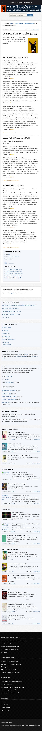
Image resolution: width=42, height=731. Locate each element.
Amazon (12, 78)
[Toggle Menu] (2, 2)
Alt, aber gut (6, 342)
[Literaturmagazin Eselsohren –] (21, 11)
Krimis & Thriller (6, 393)
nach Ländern (10, 382)
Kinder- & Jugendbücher (9, 399)
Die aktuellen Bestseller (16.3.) (14, 273)
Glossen (26, 354)
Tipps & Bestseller (19, 23)
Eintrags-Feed (4, 704)
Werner (13, 439)
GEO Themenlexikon (18, 512)
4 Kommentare (36, 559)
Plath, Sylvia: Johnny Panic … (16, 432)
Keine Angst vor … (8, 344)
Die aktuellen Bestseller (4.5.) (14, 278)
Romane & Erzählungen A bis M (9, 661)
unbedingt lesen (6, 327)
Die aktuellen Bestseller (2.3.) (14, 269)
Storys (19, 354)
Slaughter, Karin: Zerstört (19, 472)
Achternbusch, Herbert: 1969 (9, 690)
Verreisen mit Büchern (20, 356)
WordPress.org (5, 710)
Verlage (7, 379)
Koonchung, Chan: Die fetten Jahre (10, 672)
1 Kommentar (36, 611)
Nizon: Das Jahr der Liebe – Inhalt (10, 693)
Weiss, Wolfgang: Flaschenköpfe (17, 484)
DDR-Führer (5, 317)
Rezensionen (4, 722)
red (13, 29)
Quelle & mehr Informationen (11, 133)
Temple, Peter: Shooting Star (20, 495)
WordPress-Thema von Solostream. (31, 725)
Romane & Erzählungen (9, 390)
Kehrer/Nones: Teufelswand (16, 616)
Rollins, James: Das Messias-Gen (11, 314)
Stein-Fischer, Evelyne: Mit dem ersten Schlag (21, 575)
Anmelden (3, 702)
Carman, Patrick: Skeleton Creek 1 (17, 564)
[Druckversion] (5, 263)
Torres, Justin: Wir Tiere (14, 444)
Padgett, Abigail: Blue (6, 684)
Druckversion (10, 263)
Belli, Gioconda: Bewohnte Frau (9, 670)
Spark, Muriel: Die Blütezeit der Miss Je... (12, 681)
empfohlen (5, 330)
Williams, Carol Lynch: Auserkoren (17, 552)
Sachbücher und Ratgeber (9, 396)
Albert (13, 491)
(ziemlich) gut (6, 333)
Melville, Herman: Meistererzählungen (19, 455)
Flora (13, 571)
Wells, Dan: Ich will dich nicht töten (18, 592)
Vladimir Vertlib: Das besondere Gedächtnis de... (14, 641)
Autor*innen (9, 376)
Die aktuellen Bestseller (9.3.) (14, 276)
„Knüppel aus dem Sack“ (9, 339)
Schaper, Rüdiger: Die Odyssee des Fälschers (20, 604)
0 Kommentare (35, 29)
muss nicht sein (6, 336)
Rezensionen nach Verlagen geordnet (11, 664)
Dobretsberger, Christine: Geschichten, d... (12, 687)
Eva (12, 479)
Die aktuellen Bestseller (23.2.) (20, 33)
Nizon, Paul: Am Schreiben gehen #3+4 (18, 535)
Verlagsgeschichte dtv (7, 667)
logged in (12, 293)
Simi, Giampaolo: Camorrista (10, 308)
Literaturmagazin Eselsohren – (21, 2)
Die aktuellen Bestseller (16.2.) (14, 271)
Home (11, 23)
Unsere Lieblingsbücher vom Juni (11, 311)
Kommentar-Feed (5, 707)
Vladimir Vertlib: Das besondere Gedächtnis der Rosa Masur (19, 305)
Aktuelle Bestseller (29, 23)
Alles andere (5, 402)
